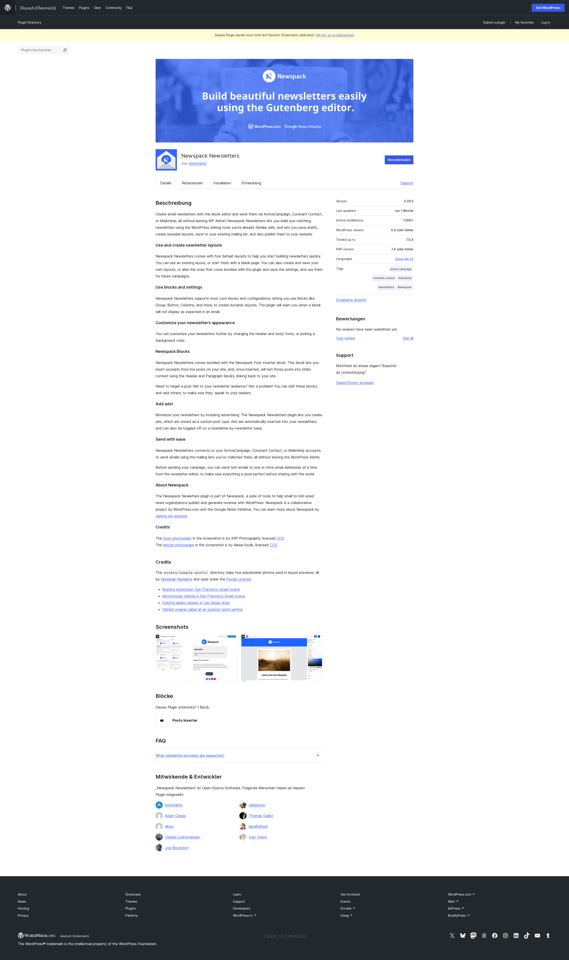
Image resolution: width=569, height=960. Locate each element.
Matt (453, 901)
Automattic (198, 163)
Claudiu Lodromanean (182, 837)
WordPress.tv (244, 915)
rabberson (257, 805)
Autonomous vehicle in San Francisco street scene (203, 596)
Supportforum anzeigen (355, 382)
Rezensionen (192, 183)
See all (408, 338)
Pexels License (238, 579)
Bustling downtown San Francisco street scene (201, 589)
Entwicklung (251, 183)
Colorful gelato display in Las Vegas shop (196, 603)
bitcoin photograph (178, 545)
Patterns (131, 915)
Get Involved (350, 894)
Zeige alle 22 (404, 259)
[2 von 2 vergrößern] (317, 640)
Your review (345, 338)
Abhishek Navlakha (176, 579)
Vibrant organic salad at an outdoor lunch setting (202, 609)
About (22, 894)
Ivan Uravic (258, 837)
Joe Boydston (176, 848)
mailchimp (405, 278)
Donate (348, 908)
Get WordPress (548, 8)
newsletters (386, 287)
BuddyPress (459, 915)
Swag (347, 915)
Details (165, 183)
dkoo (169, 826)
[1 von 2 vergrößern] (231, 640)
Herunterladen (399, 160)
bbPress (456, 908)
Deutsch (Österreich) (74, 936)
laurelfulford (258, 826)
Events (346, 901)
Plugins (130, 908)
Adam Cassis (175, 815)
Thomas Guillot (261, 815)
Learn (237, 894)
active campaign (401, 269)
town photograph (177, 538)
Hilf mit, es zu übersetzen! (335, 35)
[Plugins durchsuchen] (64, 50)
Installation (222, 183)
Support (407, 183)
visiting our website (171, 516)
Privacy (23, 915)
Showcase (133, 894)
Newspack (405, 287)
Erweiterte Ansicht (351, 300)
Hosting (23, 908)
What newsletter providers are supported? (190, 755)
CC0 (280, 538)
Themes (131, 901)
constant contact (384, 278)
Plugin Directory (29, 22)
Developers (241, 908)
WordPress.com (461, 894)
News (22, 901)
